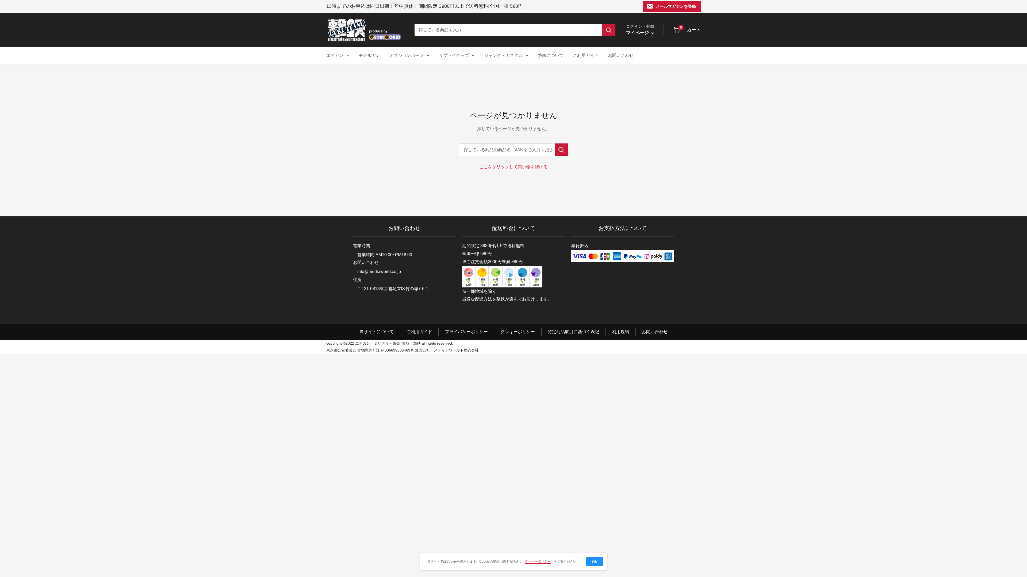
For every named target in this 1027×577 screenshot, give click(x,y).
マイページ (638, 32)
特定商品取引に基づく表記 (573, 331)
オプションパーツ (406, 55)
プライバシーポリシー (466, 331)
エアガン (334, 55)
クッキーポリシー (518, 331)
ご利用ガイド (586, 55)
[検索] (608, 30)
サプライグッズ (454, 55)
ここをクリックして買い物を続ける (513, 167)
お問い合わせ (621, 55)
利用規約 (620, 331)
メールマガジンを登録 (676, 6)
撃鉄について (551, 55)
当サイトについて (376, 331)
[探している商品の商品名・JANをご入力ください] (561, 149)
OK (594, 562)
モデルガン (369, 55)
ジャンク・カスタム (503, 55)
